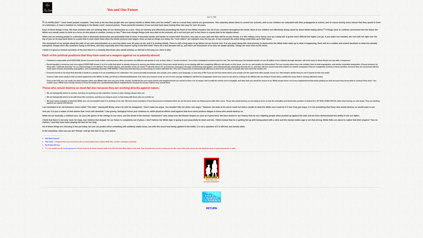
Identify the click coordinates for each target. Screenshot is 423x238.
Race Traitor (49, 141)
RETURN (211, 208)
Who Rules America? (52, 138)
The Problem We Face (52, 145)
